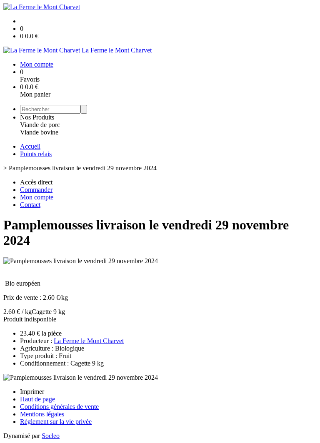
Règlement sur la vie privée (56, 421)
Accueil (30, 146)
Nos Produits (37, 117)
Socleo (51, 435)
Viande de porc (40, 124)
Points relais (36, 153)
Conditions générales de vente (59, 406)
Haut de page (37, 399)
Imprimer (32, 391)
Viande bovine (39, 132)
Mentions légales (42, 414)
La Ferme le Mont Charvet (89, 340)
